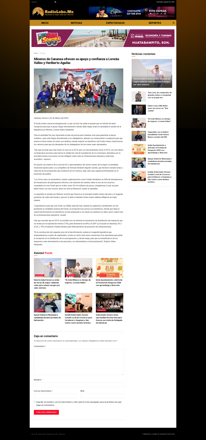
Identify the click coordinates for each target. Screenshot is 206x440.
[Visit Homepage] (53, 12)
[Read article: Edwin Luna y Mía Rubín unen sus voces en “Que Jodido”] (139, 110)
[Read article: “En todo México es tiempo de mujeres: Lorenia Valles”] (78, 268)
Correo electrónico (43, 391)
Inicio (45, 23)
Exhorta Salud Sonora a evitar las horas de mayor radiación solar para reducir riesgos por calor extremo (151, 82)
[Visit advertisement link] (132, 12)
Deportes (155, 23)
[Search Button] (55, 2)
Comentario (40, 346)
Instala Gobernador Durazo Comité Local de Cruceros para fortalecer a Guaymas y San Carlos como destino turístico (159, 177)
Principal (42, 53)
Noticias (76, 23)
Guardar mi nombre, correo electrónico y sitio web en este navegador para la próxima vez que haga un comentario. (78, 403)
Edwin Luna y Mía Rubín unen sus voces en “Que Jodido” (158, 108)
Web (82, 391)
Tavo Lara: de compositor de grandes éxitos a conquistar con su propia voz (160, 95)
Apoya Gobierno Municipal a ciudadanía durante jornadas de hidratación (47, 317)
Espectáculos (115, 23)
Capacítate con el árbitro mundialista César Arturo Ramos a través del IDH (158, 134)
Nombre (38, 380)
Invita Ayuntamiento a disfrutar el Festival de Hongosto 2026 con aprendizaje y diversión (109, 282)
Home (36, 53)
